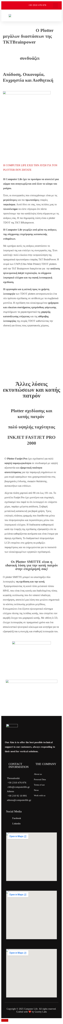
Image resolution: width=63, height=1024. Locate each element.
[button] (55, 5)
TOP (5, 1020)
